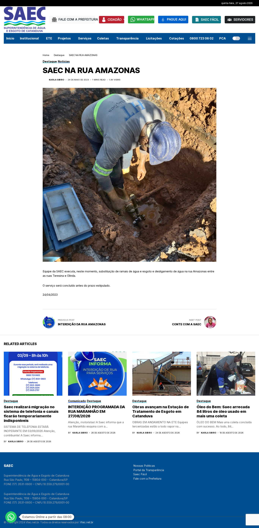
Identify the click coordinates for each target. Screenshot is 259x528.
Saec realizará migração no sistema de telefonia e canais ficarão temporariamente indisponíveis (31, 414)
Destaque (59, 55)
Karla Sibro (56, 80)
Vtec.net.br (86, 522)
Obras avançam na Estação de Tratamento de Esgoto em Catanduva (160, 411)
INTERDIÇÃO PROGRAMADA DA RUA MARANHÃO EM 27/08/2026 (96, 411)
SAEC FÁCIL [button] (210, 19)
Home (46, 55)
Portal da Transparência (148, 470)
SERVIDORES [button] (243, 19)
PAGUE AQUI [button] (177, 19)
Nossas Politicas (144, 465)
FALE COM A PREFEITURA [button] (76, 19)
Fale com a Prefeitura (147, 478)
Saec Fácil (140, 474)
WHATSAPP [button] (145, 19)
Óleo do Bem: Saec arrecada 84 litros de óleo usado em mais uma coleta (223, 411)
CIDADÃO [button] (115, 19)
